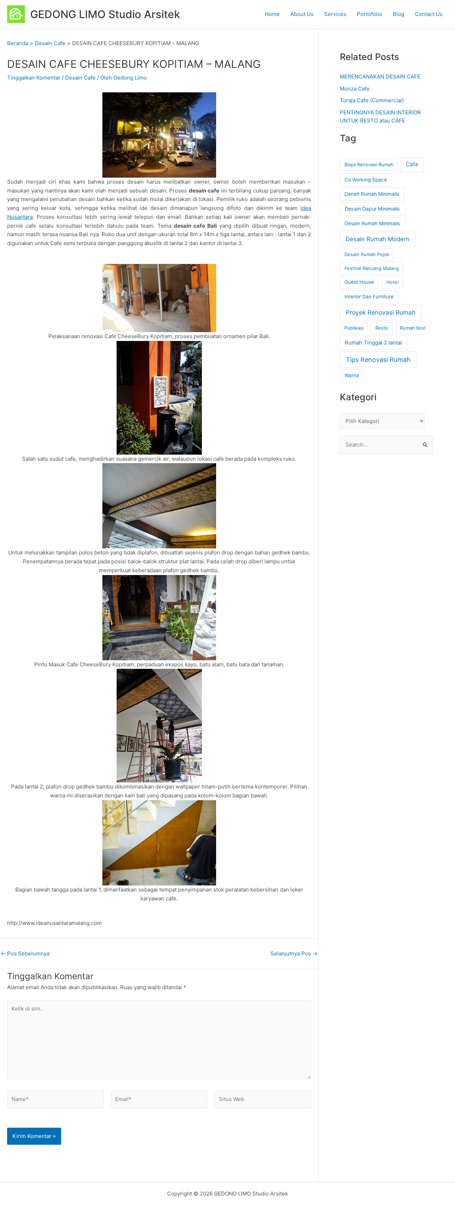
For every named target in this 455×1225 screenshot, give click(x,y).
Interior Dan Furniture (369, 296)
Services (335, 14)
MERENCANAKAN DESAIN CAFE (380, 76)
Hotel (392, 282)
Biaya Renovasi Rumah (369, 164)
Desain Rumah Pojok (366, 254)
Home (272, 14)
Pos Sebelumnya (25, 953)
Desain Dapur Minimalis (372, 209)
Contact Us (429, 14)
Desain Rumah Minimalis (372, 223)
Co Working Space (365, 180)
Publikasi (354, 328)
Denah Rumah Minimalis (371, 194)
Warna (351, 375)
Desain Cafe (80, 77)
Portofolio (369, 14)
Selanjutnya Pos (294, 953)
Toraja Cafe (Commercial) (372, 100)
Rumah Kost (413, 328)
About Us (302, 14)
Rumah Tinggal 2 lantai (373, 343)
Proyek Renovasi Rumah (381, 312)
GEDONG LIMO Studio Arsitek (105, 14)
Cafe (412, 164)
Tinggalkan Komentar (33, 77)
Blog (398, 14)
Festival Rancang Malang (371, 268)
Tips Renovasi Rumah (378, 359)
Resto (381, 328)
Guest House (359, 282)
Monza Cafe (355, 88)
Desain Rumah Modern (378, 239)
